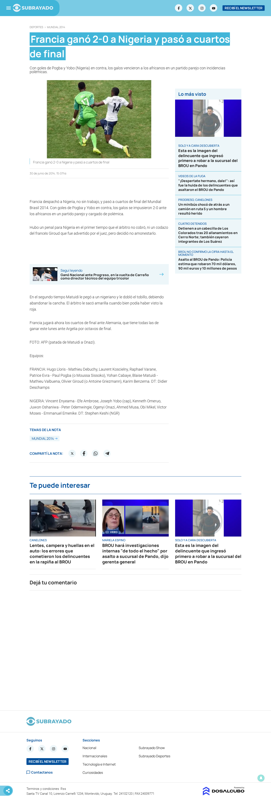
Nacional (89, 747)
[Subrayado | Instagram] (202, 8)
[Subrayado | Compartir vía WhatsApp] (95, 453)
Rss (64, 789)
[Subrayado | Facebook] (178, 8)
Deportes (36, 27)
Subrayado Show (152, 747)
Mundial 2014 (56, 27)
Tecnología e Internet (99, 764)
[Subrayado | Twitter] (190, 8)
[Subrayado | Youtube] (213, 8)
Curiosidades (93, 772)
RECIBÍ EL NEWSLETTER (244, 8)
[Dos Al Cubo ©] (224, 794)
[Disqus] (135, 648)
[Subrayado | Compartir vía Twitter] (72, 453)
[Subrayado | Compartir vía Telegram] (107, 453)
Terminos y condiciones (43, 789)
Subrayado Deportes (154, 756)
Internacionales (95, 756)
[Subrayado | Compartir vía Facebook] (83, 453)
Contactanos (42, 772)
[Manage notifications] (261, 778)
